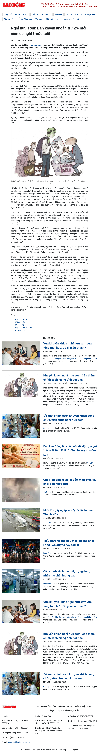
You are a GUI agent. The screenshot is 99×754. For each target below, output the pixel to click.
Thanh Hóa (47, 522)
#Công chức (20, 322)
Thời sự (69, 14)
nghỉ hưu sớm (35, 45)
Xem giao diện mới (71, 19)
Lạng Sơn (47, 553)
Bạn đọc (78, 14)
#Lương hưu (20, 330)
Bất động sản (26, 19)
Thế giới (49, 19)
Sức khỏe (39, 19)
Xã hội (17, 14)
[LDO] (21, 353)
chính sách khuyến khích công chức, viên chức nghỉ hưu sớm (71, 358)
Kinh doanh (46, 14)
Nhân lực (47, 584)
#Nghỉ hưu (19, 325)
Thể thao (35, 14)
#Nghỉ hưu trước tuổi (24, 327)
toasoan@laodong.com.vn (18, 742)
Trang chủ (7, 14)
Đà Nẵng (47, 492)
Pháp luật (58, 14)
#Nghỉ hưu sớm (21, 319)
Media (25, 14)
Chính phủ (47, 428)
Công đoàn (90, 14)
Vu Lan (90, 463)
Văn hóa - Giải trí (10, 19)
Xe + (58, 19)
